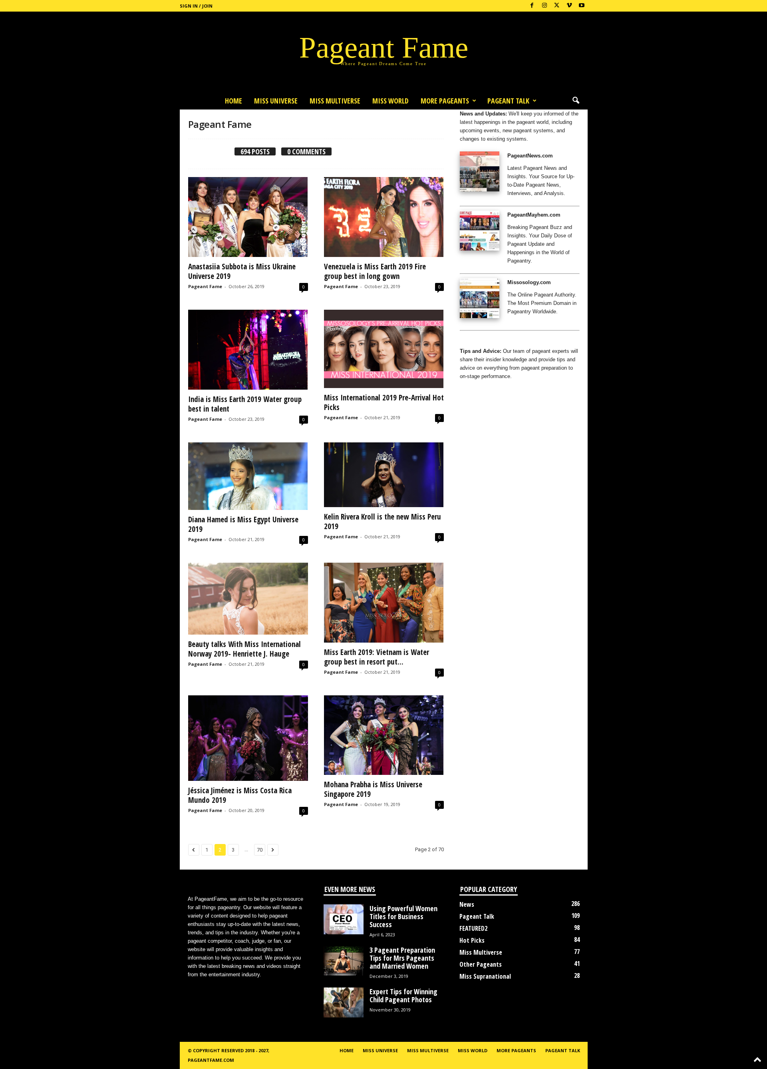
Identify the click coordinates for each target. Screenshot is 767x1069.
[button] (575, 100)
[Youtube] (581, 6)
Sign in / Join (196, 6)
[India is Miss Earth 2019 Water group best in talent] (248, 350)
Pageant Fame (205, 286)
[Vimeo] (569, 6)
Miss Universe (276, 101)
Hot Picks (472, 940)
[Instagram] (544, 6)
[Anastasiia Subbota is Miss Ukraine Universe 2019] (248, 217)
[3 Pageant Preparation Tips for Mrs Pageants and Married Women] (344, 961)
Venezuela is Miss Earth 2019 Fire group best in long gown (375, 271)
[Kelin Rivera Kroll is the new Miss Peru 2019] (384, 474)
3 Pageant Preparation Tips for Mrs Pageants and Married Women (402, 958)
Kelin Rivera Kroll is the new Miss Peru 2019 (382, 522)
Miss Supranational (485, 976)
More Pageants (445, 101)
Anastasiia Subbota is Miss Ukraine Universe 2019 (242, 271)
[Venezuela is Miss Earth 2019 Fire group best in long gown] (384, 217)
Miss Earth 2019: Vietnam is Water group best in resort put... (376, 657)
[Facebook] (532, 6)
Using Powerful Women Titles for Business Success (403, 916)
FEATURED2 (473, 928)
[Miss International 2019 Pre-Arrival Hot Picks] (384, 349)
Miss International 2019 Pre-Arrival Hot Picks (384, 402)
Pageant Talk (508, 101)
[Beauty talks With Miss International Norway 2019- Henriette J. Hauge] (248, 599)
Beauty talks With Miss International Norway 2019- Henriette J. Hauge (244, 649)
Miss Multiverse (480, 952)
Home (233, 101)
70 (259, 850)
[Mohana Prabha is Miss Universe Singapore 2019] (384, 735)
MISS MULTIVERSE (335, 101)
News (466, 904)
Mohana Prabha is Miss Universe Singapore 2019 (373, 789)
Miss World (390, 101)
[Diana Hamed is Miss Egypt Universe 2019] (248, 476)
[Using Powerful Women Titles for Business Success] (344, 919)
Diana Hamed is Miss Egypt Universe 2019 (243, 524)
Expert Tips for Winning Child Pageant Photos (403, 995)
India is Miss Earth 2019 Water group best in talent (245, 404)
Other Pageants (480, 964)
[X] (557, 6)
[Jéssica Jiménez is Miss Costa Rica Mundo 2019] (248, 738)
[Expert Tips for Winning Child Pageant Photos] (344, 1002)
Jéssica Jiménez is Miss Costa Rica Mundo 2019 (240, 795)
